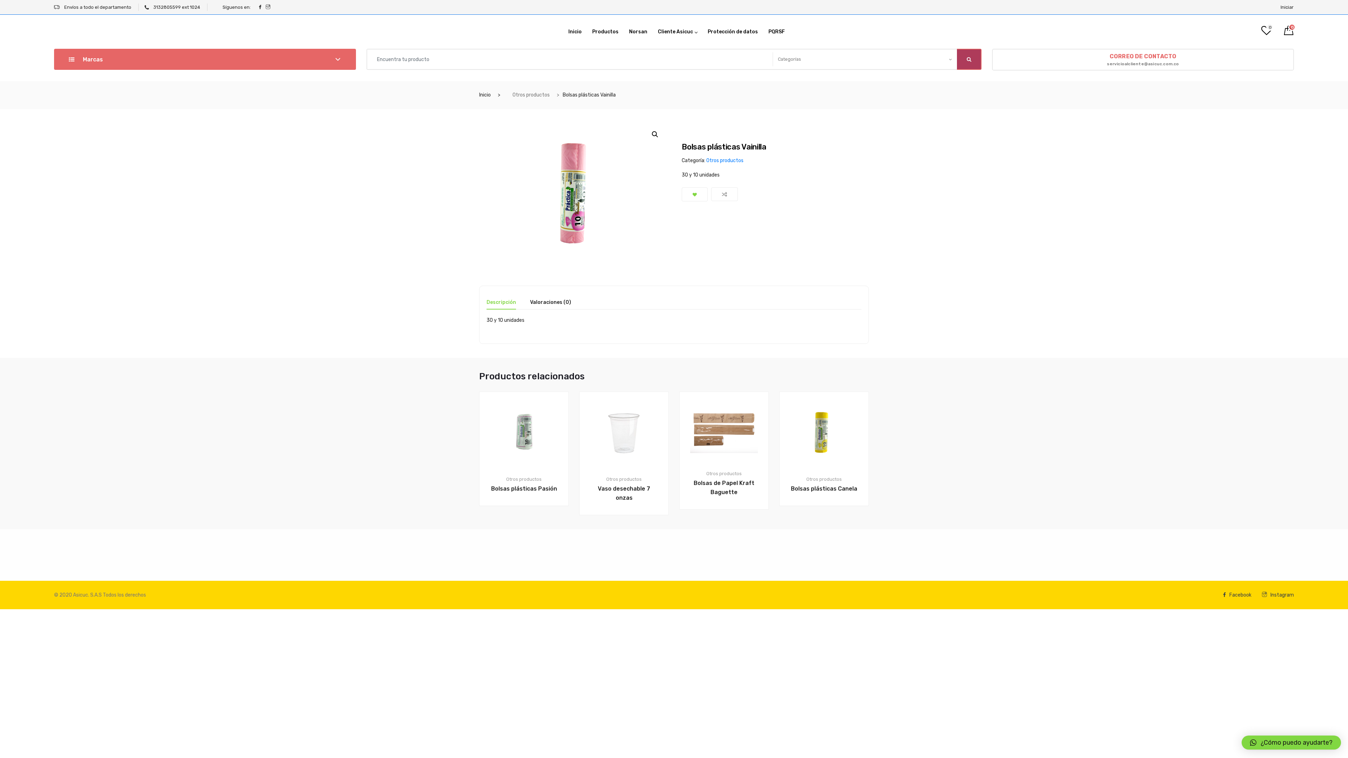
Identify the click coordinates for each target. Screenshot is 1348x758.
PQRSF (776, 32)
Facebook (1240, 595)
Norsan (638, 32)
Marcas (92, 59)
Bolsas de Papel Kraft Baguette (724, 488)
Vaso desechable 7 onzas (624, 493)
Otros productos (531, 95)
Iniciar (1287, 7)
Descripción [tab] (501, 302)
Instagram (1282, 595)
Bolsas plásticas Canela (824, 488)
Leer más (528, 530)
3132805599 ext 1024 (176, 7)
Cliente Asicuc (675, 32)
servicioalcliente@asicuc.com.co (1143, 59)
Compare (724, 194)
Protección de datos (733, 32)
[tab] (501, 305)
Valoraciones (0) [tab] (550, 302)
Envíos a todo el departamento (97, 7)
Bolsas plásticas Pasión (524, 488)
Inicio (575, 32)
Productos (605, 32)
